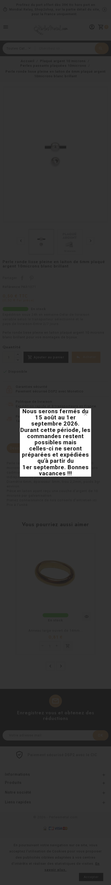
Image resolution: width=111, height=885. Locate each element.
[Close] (85, 414)
